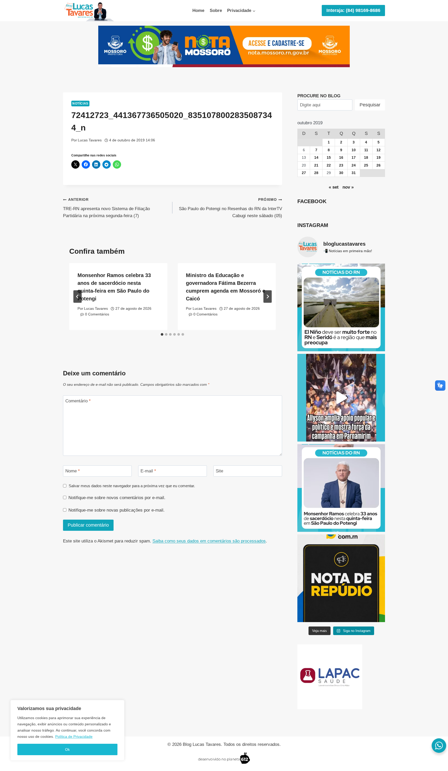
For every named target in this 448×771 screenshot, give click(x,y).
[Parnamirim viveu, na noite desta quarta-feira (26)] (341, 398)
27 (304, 173)
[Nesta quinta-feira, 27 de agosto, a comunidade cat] (341, 488)
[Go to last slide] (77, 296)
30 (341, 173)
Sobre (216, 10)
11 (366, 150)
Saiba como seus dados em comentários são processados (209, 541)
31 (354, 173)
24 (354, 165)
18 (366, 158)
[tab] (162, 334)
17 (354, 158)
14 (316, 158)
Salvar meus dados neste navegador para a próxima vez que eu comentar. (132, 486)
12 (378, 150)
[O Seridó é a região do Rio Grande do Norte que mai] (341, 307)
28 (316, 173)
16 (341, 158)
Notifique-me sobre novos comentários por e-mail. (116, 497)
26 (378, 165)
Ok (67, 749)
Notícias (80, 103)
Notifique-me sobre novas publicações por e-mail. (116, 510)
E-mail (148, 471)
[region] (67, 730)
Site (219, 471)
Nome (72, 471)
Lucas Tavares (90, 140)
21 (316, 165)
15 (329, 158)
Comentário (78, 400)
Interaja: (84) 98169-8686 (353, 10)
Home (198, 10)
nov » (348, 187)
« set (334, 187)
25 (366, 165)
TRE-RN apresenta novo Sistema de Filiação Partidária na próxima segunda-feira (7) (106, 208)
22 (329, 165)
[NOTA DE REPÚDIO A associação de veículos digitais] (341, 578)
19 (378, 158)
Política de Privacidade (74, 736)
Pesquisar (370, 104)
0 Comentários (97, 314)
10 (354, 150)
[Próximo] (267, 296)
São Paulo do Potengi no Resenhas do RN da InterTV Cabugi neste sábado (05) (230, 208)
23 (341, 165)
